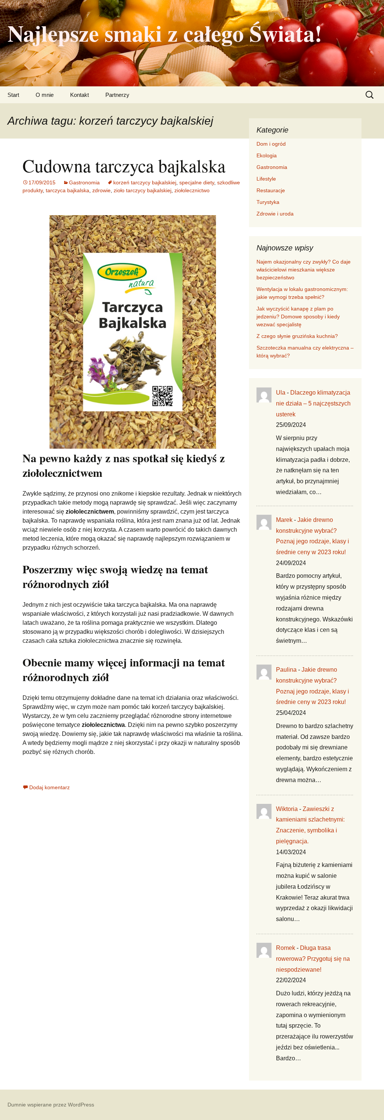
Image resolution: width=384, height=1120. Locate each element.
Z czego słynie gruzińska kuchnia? (297, 336)
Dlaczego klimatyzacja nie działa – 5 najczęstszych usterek (313, 403)
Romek (285, 948)
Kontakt (79, 95)
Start (13, 95)
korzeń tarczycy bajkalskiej (144, 182)
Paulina (286, 669)
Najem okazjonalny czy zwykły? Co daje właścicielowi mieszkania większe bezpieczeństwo (303, 269)
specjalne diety (196, 182)
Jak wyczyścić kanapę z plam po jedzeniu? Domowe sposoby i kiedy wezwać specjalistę (298, 316)
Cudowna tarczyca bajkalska (123, 165)
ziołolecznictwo (192, 190)
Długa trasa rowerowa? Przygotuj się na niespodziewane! (313, 959)
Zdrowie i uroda (275, 214)
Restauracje (270, 190)
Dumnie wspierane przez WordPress (51, 1105)
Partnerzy (117, 95)
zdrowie (101, 190)
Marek (284, 520)
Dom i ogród (271, 144)
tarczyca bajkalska (67, 190)
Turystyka (267, 202)
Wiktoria (287, 809)
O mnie (45, 95)
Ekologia (266, 155)
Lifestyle (266, 179)
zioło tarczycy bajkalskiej (142, 190)
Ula (280, 392)
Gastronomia (84, 182)
